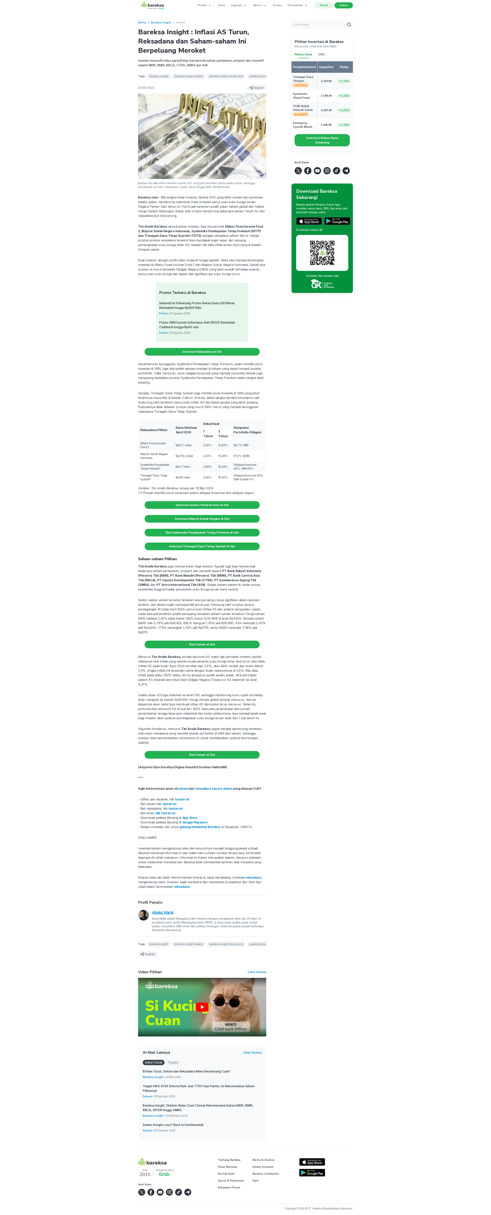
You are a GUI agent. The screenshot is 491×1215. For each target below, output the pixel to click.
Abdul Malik (163, 912)
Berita (142, 22)
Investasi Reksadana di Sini (202, 352)
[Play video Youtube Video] (202, 1007)
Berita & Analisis (264, 1160)
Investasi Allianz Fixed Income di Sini (202, 505)
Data (221, 5)
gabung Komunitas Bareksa (200, 827)
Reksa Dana (303, 54)
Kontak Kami (226, 1174)
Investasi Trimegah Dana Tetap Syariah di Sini (202, 546)
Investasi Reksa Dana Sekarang (322, 140)
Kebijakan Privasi (229, 1187)
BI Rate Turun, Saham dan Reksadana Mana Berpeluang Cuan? (187, 1071)
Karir (256, 1180)
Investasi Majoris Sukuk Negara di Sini (202, 519)
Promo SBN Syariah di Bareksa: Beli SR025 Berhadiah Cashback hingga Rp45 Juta (197, 325)
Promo (277, 5)
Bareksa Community (266, 1174)
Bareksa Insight (161, 22)
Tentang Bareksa (229, 1160)
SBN (321, 54)
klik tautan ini (165, 813)
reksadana (182, 887)
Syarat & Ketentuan (231, 1180)
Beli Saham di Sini (202, 644)
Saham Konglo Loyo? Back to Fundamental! (173, 1125)
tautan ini (181, 799)
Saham (147, 1096)
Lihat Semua (257, 972)
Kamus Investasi (263, 1167)
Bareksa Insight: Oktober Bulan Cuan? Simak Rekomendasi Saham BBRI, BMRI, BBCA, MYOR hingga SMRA (198, 1108)
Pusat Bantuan (227, 1167)
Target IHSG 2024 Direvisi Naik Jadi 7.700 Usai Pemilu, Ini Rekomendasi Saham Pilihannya (199, 1088)
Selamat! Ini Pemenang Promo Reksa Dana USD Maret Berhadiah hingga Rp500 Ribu (197, 305)
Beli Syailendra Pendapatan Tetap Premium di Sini (202, 532)
